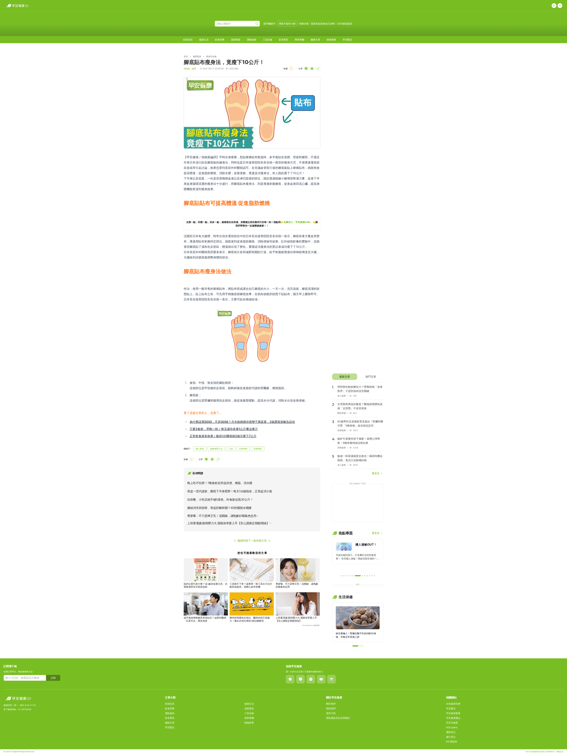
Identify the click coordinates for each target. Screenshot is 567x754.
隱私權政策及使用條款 (338, 717)
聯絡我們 (331, 708)
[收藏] (291, 68)
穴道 (231, 448)
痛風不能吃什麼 (287, 23)
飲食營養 (219, 39)
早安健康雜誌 (453, 717)
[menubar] (267, 39)
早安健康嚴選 (453, 713)
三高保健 (267, 39)
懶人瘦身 (200, 448)
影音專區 (283, 39)
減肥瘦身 (235, 39)
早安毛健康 (452, 722)
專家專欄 (299, 39)
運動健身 (251, 39)
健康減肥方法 (216, 448)
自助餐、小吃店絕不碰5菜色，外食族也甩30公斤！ (220, 499)
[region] (252, 224)
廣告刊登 (331, 713)
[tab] (344, 376)
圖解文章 (315, 39)
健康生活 (203, 39)
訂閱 (53, 677)
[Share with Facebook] (312, 68)
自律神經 (243, 448)
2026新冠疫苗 (344, 23)
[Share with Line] (306, 68)
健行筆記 (451, 736)
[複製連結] (318, 68)
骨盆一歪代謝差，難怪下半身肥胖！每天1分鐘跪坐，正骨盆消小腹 (229, 491)
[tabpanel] (357, 428)
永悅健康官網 (453, 703)
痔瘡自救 (304, 23)
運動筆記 (451, 732)
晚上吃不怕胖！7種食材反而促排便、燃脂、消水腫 (219, 483)
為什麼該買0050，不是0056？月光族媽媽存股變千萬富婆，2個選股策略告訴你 (242, 422)
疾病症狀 (188, 39)
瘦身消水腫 (211, 56)
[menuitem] (187, 39)
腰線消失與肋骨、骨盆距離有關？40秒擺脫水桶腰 (219, 508)
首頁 (186, 56)
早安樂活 (347, 39)
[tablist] (357, 376)
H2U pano (451, 727)
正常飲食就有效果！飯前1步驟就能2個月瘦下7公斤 (223, 436)
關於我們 (331, 703)
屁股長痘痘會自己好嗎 (323, 23)
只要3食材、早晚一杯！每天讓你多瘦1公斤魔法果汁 (224, 429)
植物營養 (331, 39)
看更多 (376, 473)
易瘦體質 (258, 448)
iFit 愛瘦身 (451, 741)
